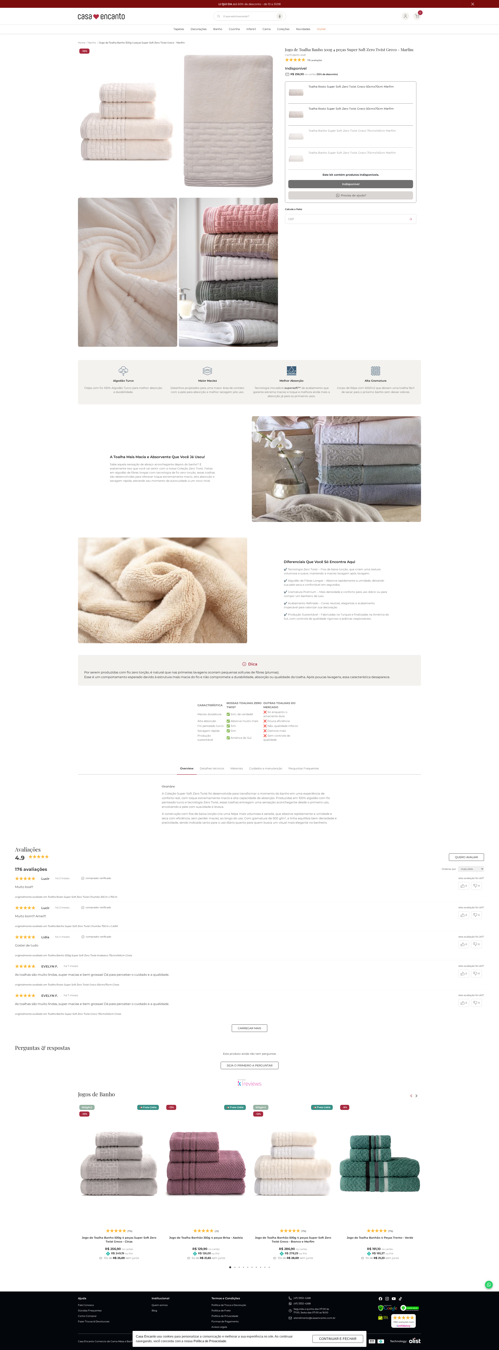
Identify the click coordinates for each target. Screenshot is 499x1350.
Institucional (160, 1298)
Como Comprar (87, 1316)
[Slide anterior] (411, 1096)
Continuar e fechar (338, 1338)
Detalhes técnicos (212, 768)
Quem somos (160, 1305)
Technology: (398, 1341)
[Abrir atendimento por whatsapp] (489, 1285)
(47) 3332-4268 (302, 1298)
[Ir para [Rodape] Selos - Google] (387, 1308)
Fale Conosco (86, 1305)
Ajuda (82, 1298)
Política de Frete (221, 1310)
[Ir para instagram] (387, 1298)
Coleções (283, 29)
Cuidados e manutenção (265, 768)
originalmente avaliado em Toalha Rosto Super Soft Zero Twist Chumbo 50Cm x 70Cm (66, 896)
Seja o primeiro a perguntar (250, 1065)
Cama (267, 29)
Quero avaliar (466, 857)
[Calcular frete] (410, 219)
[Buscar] (218, 16)
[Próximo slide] (416, 1096)
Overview (187, 768)
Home (83, 42)
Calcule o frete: (293, 209)
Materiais (236, 768)
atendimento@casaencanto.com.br (314, 1317)
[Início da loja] (101, 16)
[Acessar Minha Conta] (405, 16)
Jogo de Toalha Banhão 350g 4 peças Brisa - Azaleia (206, 1237)
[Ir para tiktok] (400, 1298)
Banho (217, 29)
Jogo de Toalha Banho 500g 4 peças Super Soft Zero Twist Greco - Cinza (119, 1239)
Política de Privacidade (224, 1316)
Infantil (251, 29)
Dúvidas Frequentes (90, 1310)
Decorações (199, 29)
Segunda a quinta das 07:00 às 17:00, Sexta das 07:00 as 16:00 (311, 1310)
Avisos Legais (219, 1326)
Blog (154, 1310)
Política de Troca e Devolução (228, 1305)
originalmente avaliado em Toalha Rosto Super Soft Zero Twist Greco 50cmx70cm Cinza (67, 984)
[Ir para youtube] (393, 1298)
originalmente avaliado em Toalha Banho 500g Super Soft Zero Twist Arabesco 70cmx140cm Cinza (73, 955)
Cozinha (234, 29)
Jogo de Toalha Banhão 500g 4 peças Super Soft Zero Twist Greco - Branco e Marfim (293, 1239)
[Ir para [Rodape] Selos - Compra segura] (409, 1308)
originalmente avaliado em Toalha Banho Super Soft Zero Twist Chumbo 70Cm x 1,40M (66, 926)
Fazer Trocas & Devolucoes (93, 1321)
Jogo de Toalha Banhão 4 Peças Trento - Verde (380, 1237)
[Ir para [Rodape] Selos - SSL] (383, 1321)
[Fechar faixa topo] (470, 4)
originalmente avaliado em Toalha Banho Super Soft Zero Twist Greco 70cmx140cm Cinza (68, 1013)
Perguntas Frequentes (303, 768)
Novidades (303, 29)
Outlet (321, 29)
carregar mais (249, 1028)
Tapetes (178, 29)
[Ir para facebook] (380, 1298)
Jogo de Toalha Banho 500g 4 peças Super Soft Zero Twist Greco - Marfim (142, 42)
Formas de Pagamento (225, 1321)
